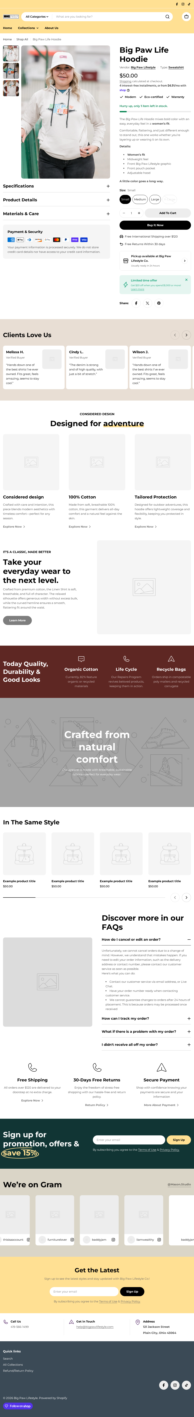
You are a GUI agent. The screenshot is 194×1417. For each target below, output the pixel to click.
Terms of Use (147, 1149)
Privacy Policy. (169, 1149)
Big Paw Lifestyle (143, 67)
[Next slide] (186, 335)
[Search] (167, 16)
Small (125, 199)
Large (155, 199)
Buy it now (155, 225)
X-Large (170, 201)
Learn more (137, 289)
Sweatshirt (176, 67)
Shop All (22, 39)
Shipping (125, 81)
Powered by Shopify (53, 1398)
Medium (140, 199)
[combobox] (97, 16)
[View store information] (185, 261)
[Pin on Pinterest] (158, 303)
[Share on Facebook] (136, 303)
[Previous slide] (175, 335)
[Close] (186, 279)
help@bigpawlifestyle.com (94, 1327)
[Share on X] (147, 303)
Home (7, 39)
